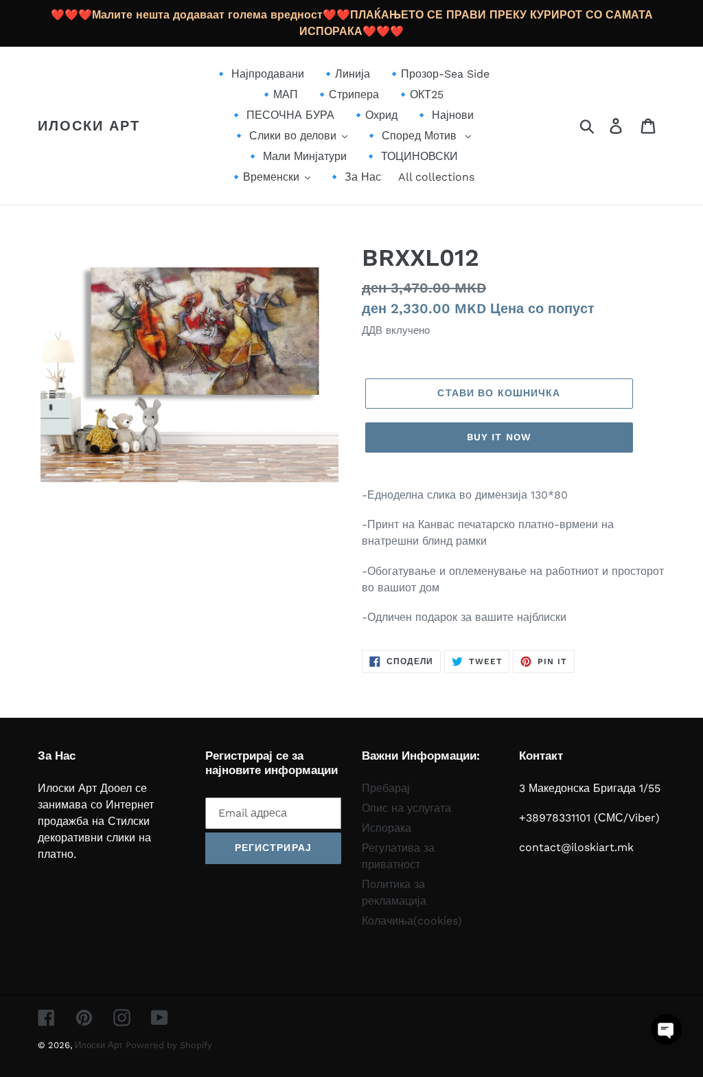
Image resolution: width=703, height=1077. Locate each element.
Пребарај (386, 788)
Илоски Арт (89, 125)
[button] (666, 1029)
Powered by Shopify (169, 1045)
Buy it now (499, 436)
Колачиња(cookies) (412, 920)
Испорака (386, 828)
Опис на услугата (406, 808)
